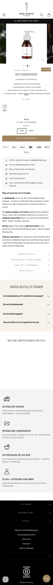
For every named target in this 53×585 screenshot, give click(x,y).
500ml (31, 131)
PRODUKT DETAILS (26, 254)
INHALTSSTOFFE (26, 271)
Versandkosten (32, 122)
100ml (21, 131)
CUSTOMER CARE (25, 513)
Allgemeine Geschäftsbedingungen (26, 530)
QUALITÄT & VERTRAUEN (26, 265)
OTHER (26, 521)
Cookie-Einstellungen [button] (26, 548)
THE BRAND (25, 504)
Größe (26, 126)
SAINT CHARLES (21, 70)
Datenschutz (26, 539)
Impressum (26, 544)
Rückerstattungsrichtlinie (26, 535)
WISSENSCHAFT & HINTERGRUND (26, 260)
